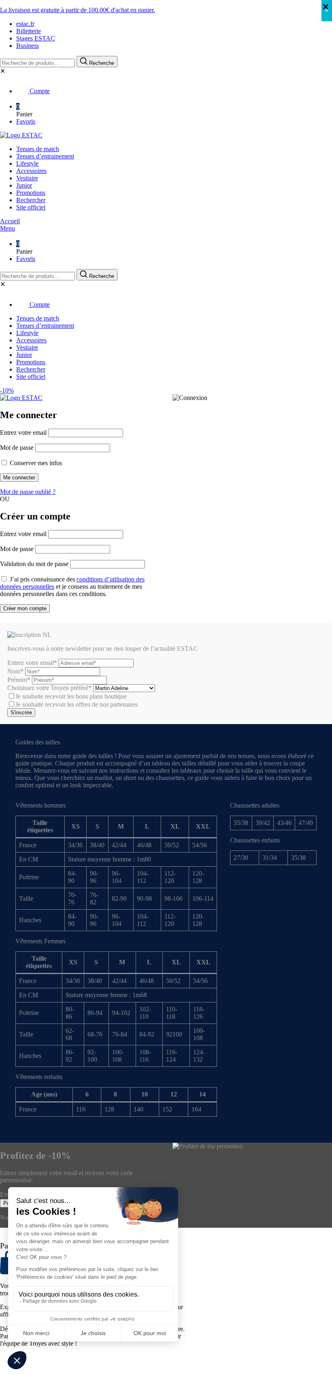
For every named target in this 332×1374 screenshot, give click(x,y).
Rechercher (30, 200)
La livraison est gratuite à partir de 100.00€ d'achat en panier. (77, 9)
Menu (7, 228)
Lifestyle (27, 163)
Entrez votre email (23, 432)
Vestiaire (27, 178)
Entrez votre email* (32, 662)
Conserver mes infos (35, 462)
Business (27, 45)
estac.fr (25, 23)
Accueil (10, 221)
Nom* (15, 671)
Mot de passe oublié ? (27, 491)
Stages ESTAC (35, 38)
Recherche (100, 63)
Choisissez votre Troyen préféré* (50, 687)
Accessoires (31, 170)
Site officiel (30, 207)
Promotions (30, 192)
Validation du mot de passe (34, 563)
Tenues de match (37, 148)
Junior (24, 185)
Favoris (25, 121)
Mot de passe (17, 447)
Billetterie (28, 31)
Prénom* (18, 679)
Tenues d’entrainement (45, 156)
